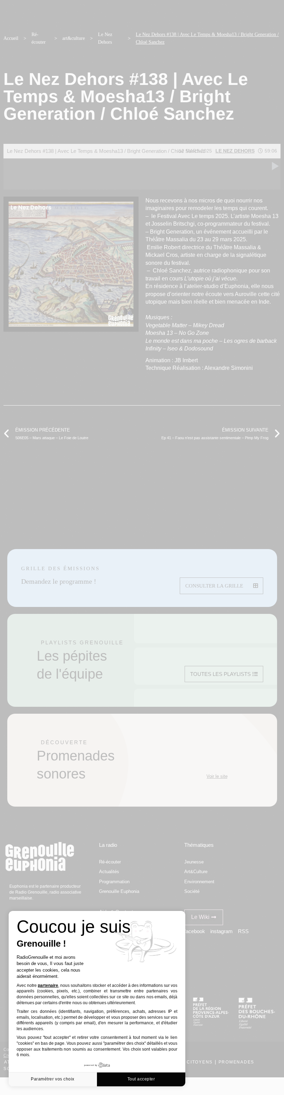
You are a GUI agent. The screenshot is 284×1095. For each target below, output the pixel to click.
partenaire (48, 985)
